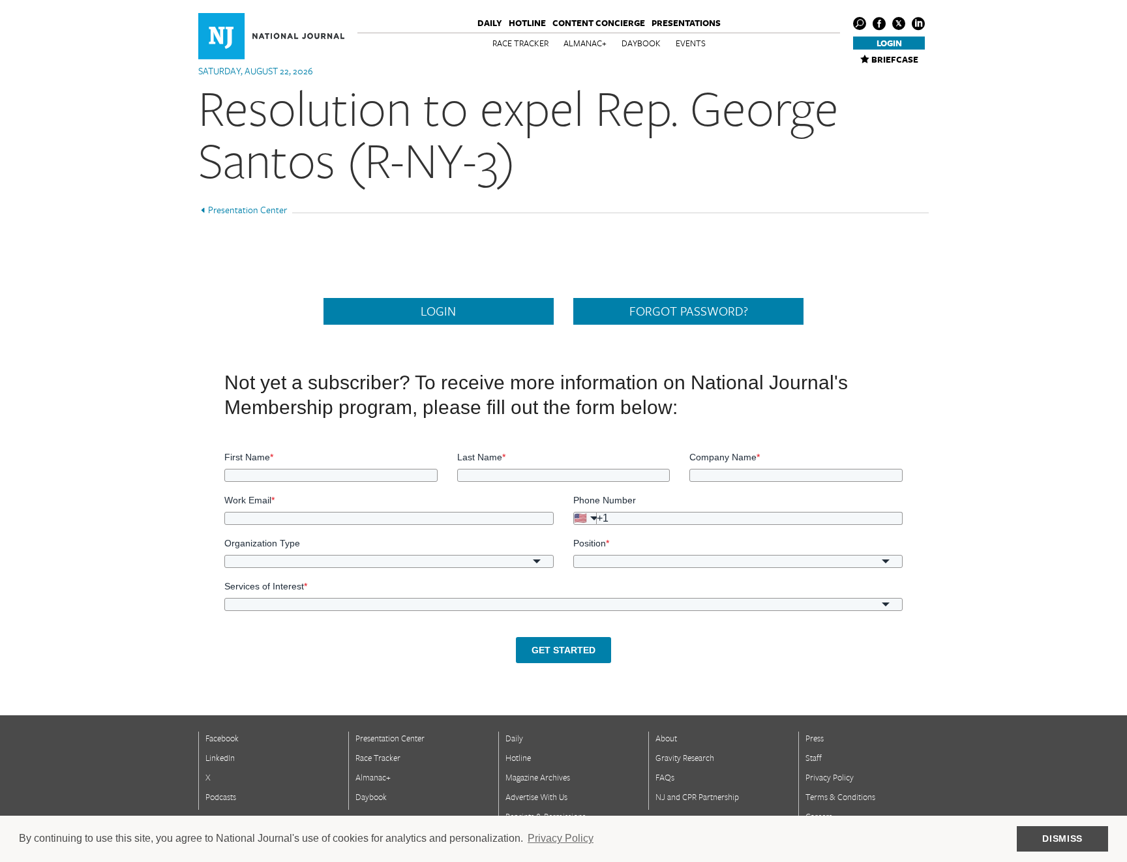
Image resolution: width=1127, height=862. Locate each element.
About (666, 738)
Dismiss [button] (1062, 838)
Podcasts (220, 797)
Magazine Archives (537, 777)
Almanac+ (585, 43)
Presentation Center (247, 209)
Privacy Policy (829, 777)
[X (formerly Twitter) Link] (898, 23)
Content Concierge (598, 23)
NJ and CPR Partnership (697, 797)
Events (691, 43)
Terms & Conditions (840, 797)
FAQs (664, 777)
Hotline (527, 23)
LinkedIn (220, 758)
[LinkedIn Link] (918, 23)
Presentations (686, 23)
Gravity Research (684, 758)
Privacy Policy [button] (561, 838)
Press (814, 738)
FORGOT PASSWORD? (688, 311)
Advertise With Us (536, 797)
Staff (813, 758)
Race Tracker (520, 43)
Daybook (641, 43)
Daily (489, 23)
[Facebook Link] (879, 23)
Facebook (222, 738)
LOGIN (438, 311)
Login (889, 43)
